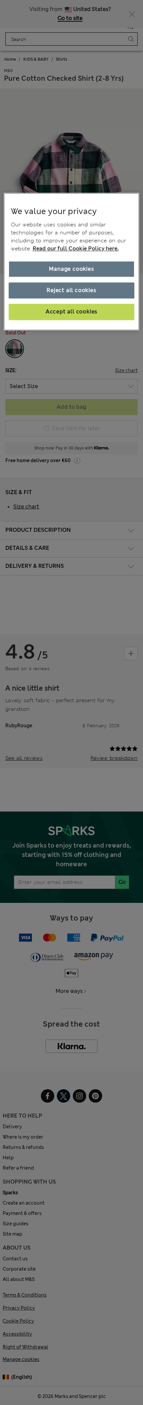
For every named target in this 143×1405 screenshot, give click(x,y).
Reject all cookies (71, 290)
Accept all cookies (71, 311)
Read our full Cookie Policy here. (76, 248)
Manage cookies (71, 268)
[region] (72, 261)
